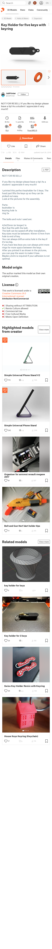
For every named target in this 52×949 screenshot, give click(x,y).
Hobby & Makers (23, 18)
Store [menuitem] (22, 10)
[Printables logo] (2, 10)
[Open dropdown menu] (49, 24)
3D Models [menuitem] (12, 10)
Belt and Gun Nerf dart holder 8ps (22, 526)
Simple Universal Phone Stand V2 (22, 375)
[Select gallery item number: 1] (21, 369)
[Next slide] (48, 77)
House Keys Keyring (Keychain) (21, 736)
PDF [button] (47, 169)
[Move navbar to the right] (49, 10)
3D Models (7, 18)
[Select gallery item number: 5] (30, 369)
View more (44, 329)
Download (27, 138)
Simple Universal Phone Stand (20, 425)
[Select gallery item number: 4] (28, 369)
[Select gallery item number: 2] (24, 369)
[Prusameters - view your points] (35, 3)
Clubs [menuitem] (31, 10)
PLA (7, 130)
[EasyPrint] (30, 3)
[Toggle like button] (5, 380)
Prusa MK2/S (32, 130)
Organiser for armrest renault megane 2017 (24, 475)
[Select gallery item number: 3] (26, 369)
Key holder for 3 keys (15, 635)
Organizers (38, 18)
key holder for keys (14, 585)
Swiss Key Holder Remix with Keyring (24, 686)
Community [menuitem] (42, 10)
